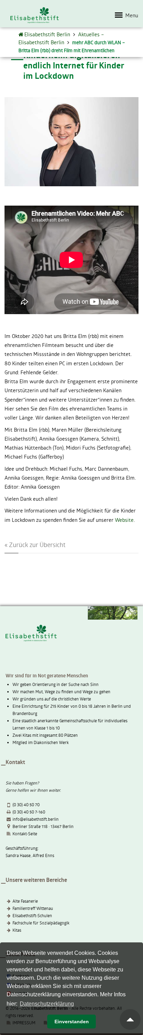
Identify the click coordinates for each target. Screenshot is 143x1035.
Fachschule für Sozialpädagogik (40, 922)
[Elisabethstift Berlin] (21, 34)
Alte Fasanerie (25, 901)
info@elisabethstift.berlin (35, 819)
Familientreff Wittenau (32, 908)
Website (124, 519)
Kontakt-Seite (24, 833)
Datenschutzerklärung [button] (47, 1004)
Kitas (16, 930)
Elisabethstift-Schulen (32, 915)
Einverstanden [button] (71, 1021)
